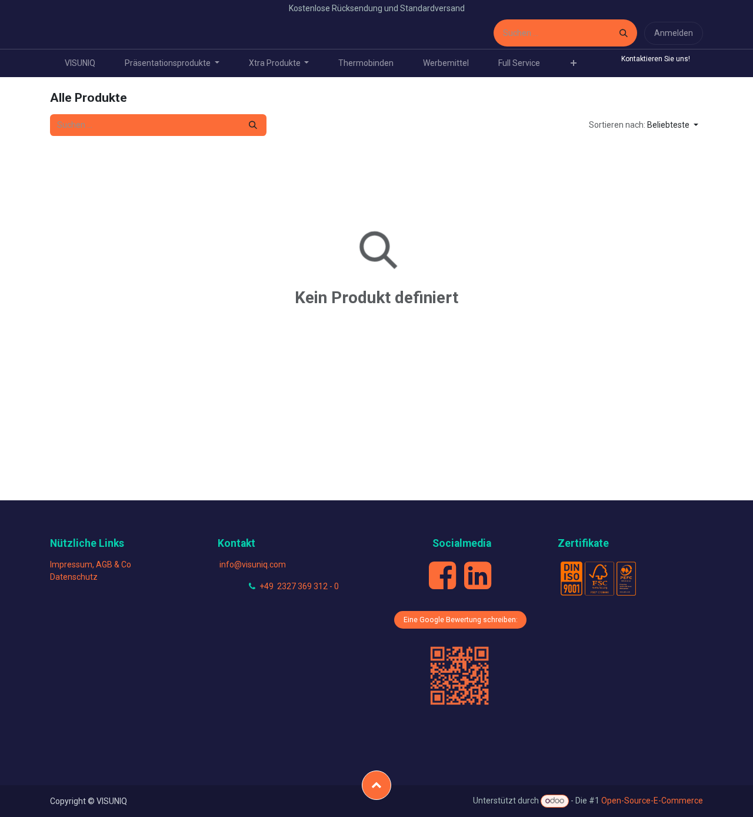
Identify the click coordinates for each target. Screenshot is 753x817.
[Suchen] (623, 33)
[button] (643, 125)
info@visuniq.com (252, 564)
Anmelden (673, 33)
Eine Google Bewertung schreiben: (461, 620)
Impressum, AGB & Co (90, 564)
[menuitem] (80, 63)
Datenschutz (74, 577)
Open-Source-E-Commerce (652, 800)
